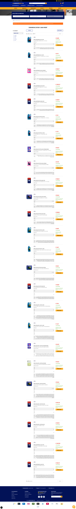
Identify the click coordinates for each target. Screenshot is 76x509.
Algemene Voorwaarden (40, 500)
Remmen (51, 8)
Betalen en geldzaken (15, 494)
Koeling (42, 8)
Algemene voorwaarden (28, 494)
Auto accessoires (39, 5)
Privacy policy (27, 495)
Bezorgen (13, 495)
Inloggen (62, 5)
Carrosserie (33, 8)
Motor (15, 8)
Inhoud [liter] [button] (16, 33)
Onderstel (24, 8)
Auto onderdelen (15, 5)
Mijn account (13, 498)
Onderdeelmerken (30, 5)
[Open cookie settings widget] (1, 507)
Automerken (23, 5)
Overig (59, 8)
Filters (29, 30)
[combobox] (22, 16)
